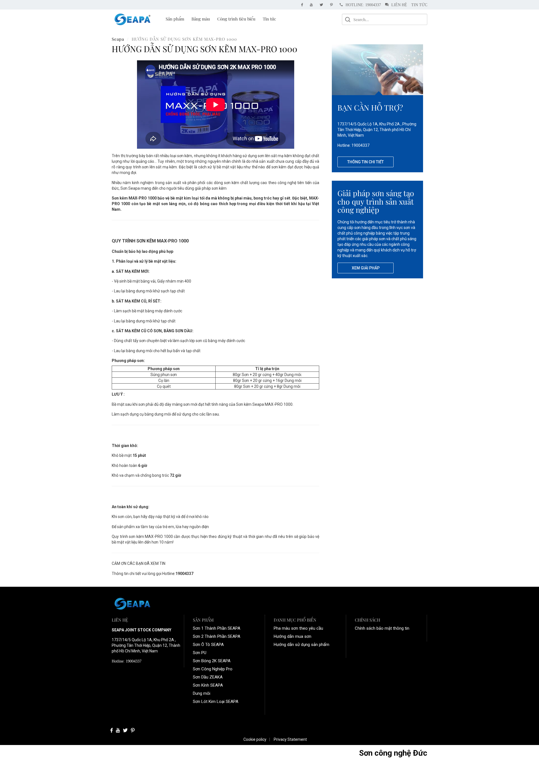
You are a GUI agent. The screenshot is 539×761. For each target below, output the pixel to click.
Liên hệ (399, 5)
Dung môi (201, 693)
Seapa (118, 39)
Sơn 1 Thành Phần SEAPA (216, 628)
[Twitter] (323, 5)
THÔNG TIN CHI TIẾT (365, 162)
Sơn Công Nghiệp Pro (212, 668)
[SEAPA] (133, 19)
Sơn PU (199, 652)
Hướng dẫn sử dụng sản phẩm (301, 644)
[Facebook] (303, 5)
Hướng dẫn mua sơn (292, 636)
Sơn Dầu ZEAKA (208, 677)
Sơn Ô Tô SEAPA (208, 644)
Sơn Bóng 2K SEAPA (211, 660)
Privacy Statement (290, 739)
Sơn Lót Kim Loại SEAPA (215, 701)
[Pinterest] (332, 5)
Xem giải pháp (366, 268)
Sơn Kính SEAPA (208, 685)
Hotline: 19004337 (363, 5)
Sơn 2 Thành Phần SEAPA (216, 636)
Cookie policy (254, 739)
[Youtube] (313, 5)
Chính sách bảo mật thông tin (382, 628)
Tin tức (419, 5)
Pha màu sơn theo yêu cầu (298, 628)
